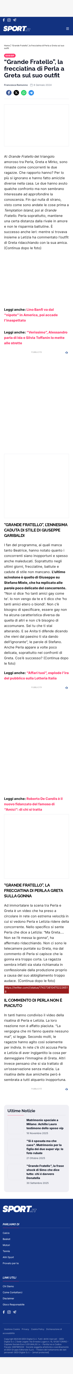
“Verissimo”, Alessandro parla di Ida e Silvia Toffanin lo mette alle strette (35, 337)
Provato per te (11, 1263)
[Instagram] (9, 20)
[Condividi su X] (16, 92)
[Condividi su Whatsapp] (23, 92)
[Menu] (67, 28)
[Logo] (17, 28)
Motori (6, 1245)
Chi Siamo (8, 1286)
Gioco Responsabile (13, 1304)
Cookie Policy (38, 1329)
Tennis (6, 1251)
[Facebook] (4, 20)
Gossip (9, 55)
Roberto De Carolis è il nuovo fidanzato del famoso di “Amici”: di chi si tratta (33, 804)
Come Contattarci (12, 1292)
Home (7, 45)
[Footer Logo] (36, 1209)
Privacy (26, 1329)
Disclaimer (8, 1298)
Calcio (6, 1232)
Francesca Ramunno (16, 84)
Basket (6, 1239)
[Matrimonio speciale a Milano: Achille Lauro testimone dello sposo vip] (15, 1126)
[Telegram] (15, 20)
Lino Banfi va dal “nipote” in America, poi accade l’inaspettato (31, 315)
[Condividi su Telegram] (31, 92)
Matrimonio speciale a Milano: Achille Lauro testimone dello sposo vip (44, 1124)
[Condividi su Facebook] (9, 92)
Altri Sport (8, 1257)
